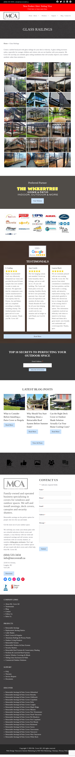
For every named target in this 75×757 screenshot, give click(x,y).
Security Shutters (11, 648)
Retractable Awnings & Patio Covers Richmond (21, 724)
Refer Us (8, 616)
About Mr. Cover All (12, 604)
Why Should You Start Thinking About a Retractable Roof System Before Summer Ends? (37, 420)
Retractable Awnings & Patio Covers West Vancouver (23, 734)
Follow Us (23, 466)
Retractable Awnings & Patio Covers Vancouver (21, 732)
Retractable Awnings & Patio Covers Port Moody (21, 722)
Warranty (8, 674)
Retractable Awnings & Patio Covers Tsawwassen (22, 729)
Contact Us (67, 15)
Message (42, 523)
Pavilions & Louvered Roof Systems (17, 653)
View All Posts (37, 443)
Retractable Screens (12, 643)
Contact (8, 611)
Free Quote (9, 466)
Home (30, 15)
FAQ (7, 671)
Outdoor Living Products (13, 640)
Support (53, 15)
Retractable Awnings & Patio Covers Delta (19, 702)
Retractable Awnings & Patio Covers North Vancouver (23, 714)
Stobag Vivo (46, 6)
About (35, 15)
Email (41, 506)
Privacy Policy (64, 751)
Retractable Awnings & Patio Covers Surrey (20, 727)
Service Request (10, 676)
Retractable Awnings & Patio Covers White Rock (21, 737)
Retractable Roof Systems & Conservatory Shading (22, 650)
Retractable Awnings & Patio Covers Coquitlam (21, 700)
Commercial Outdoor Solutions (15, 660)
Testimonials (9, 606)
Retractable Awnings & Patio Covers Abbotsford (21, 692)
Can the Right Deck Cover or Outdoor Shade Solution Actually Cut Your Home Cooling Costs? (60, 420)
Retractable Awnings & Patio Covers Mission (20, 709)
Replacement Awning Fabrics (15, 630)
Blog (62, 15)
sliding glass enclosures (18, 542)
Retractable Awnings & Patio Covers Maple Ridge (22, 707)
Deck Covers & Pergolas (13, 635)
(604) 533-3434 (9, 2)
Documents (9, 679)
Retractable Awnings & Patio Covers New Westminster (23, 712)
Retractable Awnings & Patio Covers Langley (20, 705)
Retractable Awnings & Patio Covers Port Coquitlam (22, 719)
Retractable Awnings (12, 628)
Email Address (37, 361)
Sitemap (55, 751)
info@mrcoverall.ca (22, 2)
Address (42, 514)
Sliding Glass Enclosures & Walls (16, 658)
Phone (41, 498)
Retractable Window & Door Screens (17, 645)
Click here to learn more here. (37, 9)
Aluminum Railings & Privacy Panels (18, 638)
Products (44, 15)
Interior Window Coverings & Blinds (17, 655)
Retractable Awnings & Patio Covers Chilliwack (21, 697)
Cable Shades (9, 633)
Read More (37, 336)
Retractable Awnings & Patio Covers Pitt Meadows (22, 717)
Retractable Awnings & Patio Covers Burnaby (20, 695)
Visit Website (37, 201)
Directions (8, 573)
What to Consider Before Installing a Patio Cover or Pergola (14, 416)
